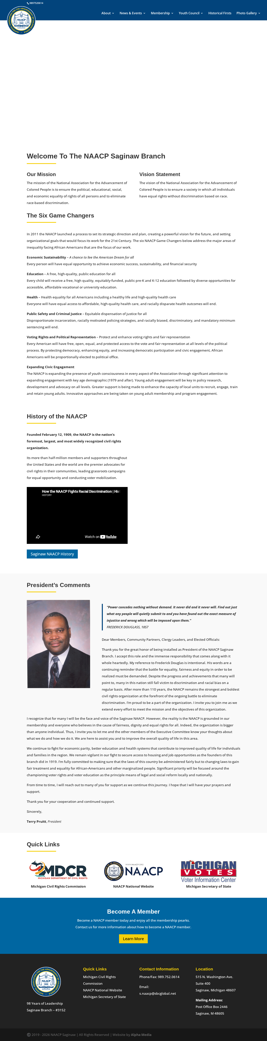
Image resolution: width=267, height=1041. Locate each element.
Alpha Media (141, 1033)
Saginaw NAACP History (52, 552)
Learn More (133, 937)
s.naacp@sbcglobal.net (157, 992)
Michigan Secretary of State (104, 995)
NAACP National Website (102, 989)
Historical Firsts (219, 13)
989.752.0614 (168, 975)
